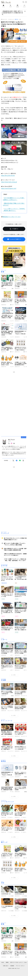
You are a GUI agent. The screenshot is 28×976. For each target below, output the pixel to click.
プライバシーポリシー (20, 965)
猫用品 (17, 19)
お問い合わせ (5, 965)
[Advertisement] (14, 388)
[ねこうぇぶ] (6, 2)
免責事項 (12, 965)
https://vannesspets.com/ (8, 188)
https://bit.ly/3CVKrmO (8, 175)
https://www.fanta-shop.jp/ (9, 182)
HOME (2, 962)
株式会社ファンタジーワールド (12, 216)
